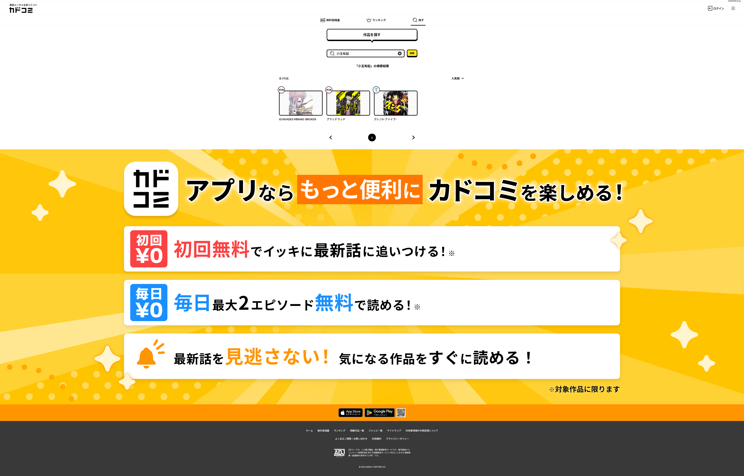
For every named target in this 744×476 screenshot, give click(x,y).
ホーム (309, 430)
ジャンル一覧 (375, 430)
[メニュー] (733, 8)
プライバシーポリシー (397, 438)
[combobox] (366, 53)
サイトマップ (394, 430)
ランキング (339, 430)
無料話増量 (323, 430)
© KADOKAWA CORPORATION (372, 466)
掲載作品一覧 (357, 430)
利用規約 (376, 438)
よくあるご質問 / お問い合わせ (351, 438)
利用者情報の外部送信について (422, 430)
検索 (412, 53)
